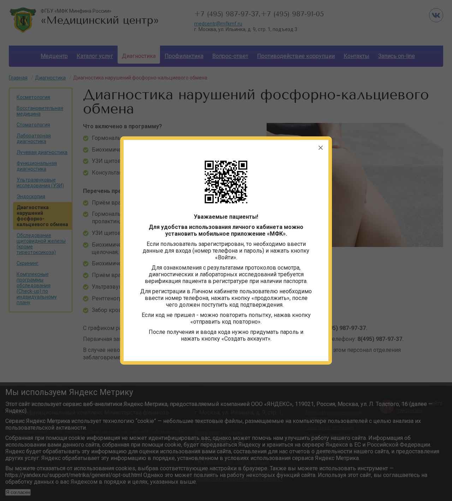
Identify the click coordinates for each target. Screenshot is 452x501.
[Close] (320, 147)
